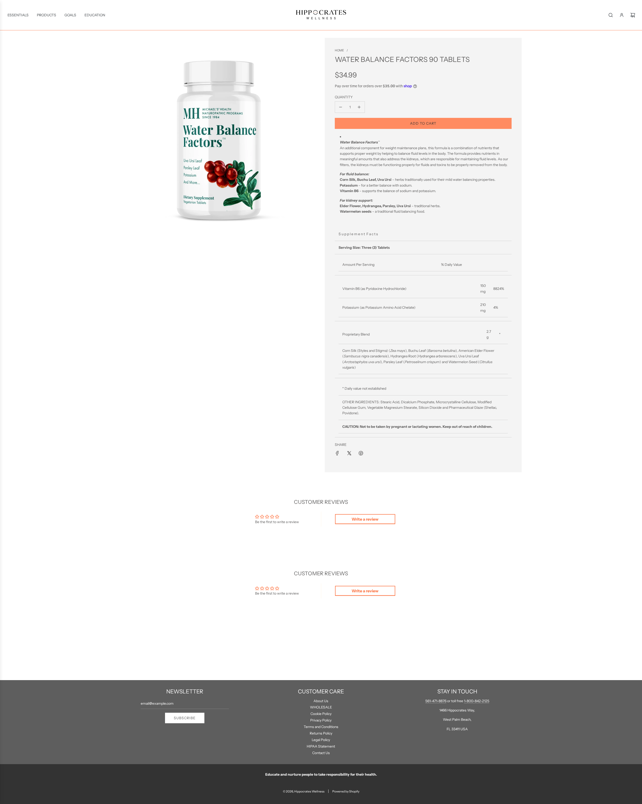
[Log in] (621, 15)
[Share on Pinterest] (360, 453)
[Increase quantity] (359, 107)
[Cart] (632, 15)
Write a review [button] (365, 519)
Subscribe (185, 718)
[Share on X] (349, 453)
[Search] (610, 15)
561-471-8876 (435, 701)
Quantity (344, 97)
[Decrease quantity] (340, 107)
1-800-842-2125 (476, 701)
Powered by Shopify (345, 791)
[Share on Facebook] (337, 453)
